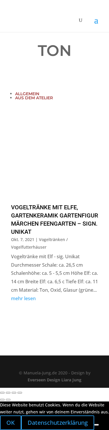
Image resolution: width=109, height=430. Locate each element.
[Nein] (96, 425)
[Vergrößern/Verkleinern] (2, 393)
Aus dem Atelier (34, 97)
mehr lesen (23, 298)
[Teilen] (14, 393)
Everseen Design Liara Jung (54, 380)
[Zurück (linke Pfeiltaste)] (2, 400)
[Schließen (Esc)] (19, 393)
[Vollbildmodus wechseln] (8, 393)
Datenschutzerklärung (58, 423)
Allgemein (27, 93)
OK (10, 423)
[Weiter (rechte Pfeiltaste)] (8, 400)
